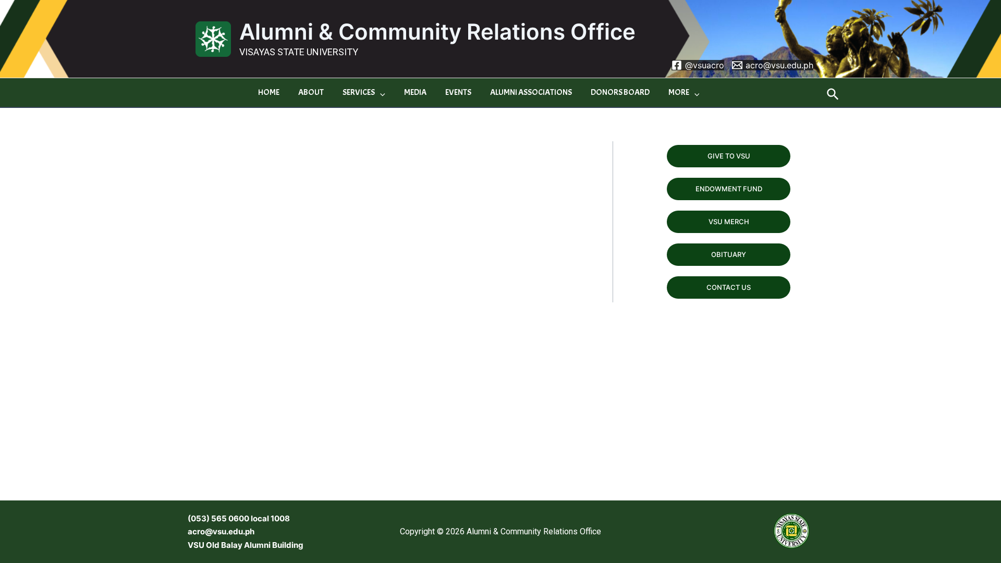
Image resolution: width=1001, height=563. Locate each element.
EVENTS (458, 92)
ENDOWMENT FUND (728, 189)
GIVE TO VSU (728, 156)
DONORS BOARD (620, 92)
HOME (268, 92)
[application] (380, 92)
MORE (678, 92)
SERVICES (359, 92)
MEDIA (415, 92)
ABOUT (311, 92)
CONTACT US (728, 287)
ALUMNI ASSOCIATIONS (531, 92)
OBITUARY (728, 254)
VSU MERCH (729, 221)
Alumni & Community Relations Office (437, 31)
